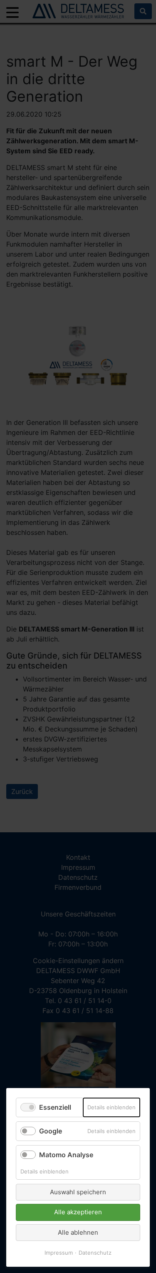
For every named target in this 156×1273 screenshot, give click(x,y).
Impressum (59, 1252)
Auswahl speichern (78, 1192)
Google (50, 1131)
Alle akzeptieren (78, 1212)
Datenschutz (95, 1252)
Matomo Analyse (66, 1155)
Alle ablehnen (78, 1232)
